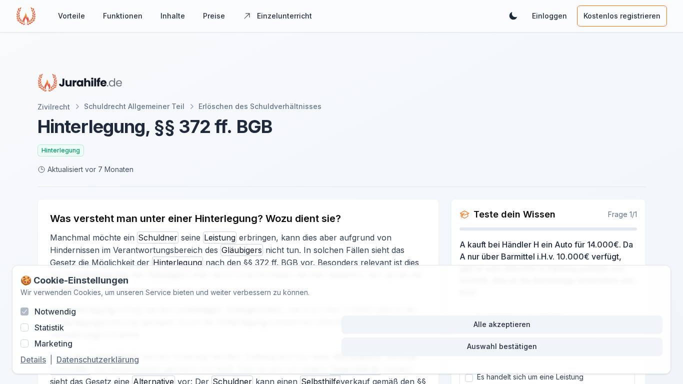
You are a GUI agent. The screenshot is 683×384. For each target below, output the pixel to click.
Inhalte (172, 16)
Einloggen (549, 16)
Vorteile (71, 16)
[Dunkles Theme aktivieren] (513, 16)
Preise (214, 16)
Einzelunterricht (284, 16)
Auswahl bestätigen (502, 346)
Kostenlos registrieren (622, 16)
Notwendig (55, 311)
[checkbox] (24, 312)
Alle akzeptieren (502, 324)
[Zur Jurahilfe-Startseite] (80, 82)
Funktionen (122, 16)
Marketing (53, 343)
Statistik (49, 327)
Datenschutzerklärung (97, 359)
